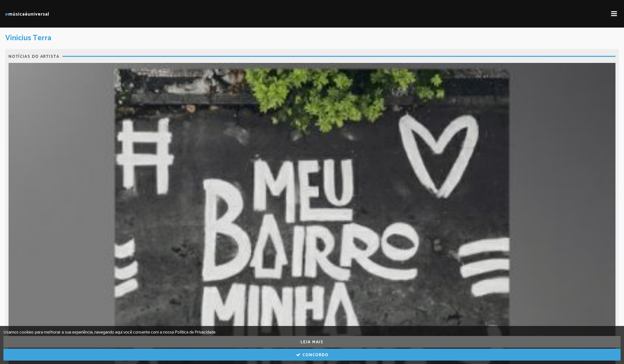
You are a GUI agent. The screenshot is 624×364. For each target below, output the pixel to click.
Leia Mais (312, 342)
